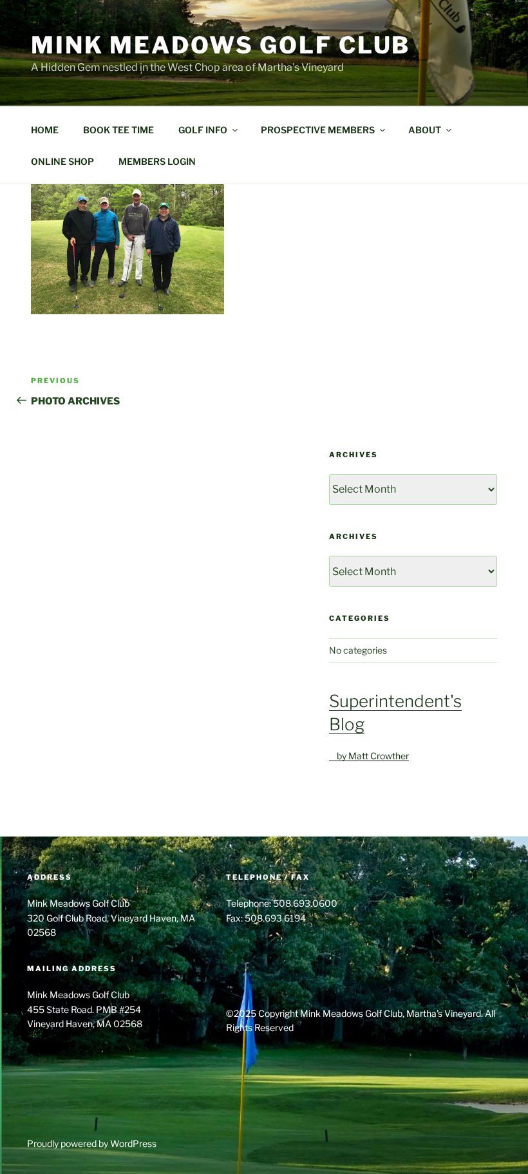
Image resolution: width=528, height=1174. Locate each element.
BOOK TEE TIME (118, 129)
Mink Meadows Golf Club (220, 45)
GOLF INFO (202, 129)
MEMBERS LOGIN (157, 161)
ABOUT (424, 129)
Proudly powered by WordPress (91, 1143)
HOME (45, 129)
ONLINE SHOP (62, 161)
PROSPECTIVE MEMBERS (318, 129)
